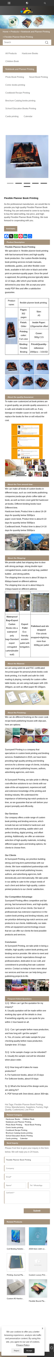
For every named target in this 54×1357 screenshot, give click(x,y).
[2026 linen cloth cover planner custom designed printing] (38, 1236)
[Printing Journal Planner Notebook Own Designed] (16, 1262)
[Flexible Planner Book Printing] (27, 156)
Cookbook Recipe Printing (16, 1130)
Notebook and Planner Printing (35, 32)
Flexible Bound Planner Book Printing (38, 1301)
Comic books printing (14, 1127)
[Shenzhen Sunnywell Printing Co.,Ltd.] (27, 10)
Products (15, 32)
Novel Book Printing (33, 1125)
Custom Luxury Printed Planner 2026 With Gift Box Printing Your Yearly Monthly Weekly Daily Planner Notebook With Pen (38, 1275)
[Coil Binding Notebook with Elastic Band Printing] (16, 1236)
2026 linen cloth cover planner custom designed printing (38, 1249)
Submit (36, 1211)
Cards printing (11, 1138)
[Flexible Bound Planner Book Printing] (38, 1288)
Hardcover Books (13, 1119)
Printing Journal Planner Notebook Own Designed (16, 1275)
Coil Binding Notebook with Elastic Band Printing (16, 1249)
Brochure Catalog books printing (19, 1133)
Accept (29, 1351)
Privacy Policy (22, 1345)
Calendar (24, 1138)
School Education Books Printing (19, 1136)
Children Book (28, 1119)
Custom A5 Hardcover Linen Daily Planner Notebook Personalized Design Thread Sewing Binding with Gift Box (16, 1298)
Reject (16, 1351)
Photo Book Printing (14, 1125)
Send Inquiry (10, 229)
